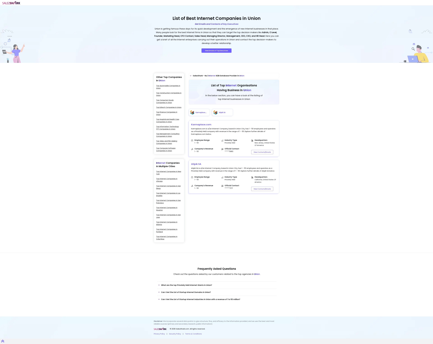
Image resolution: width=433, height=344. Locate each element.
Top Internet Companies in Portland (166, 230)
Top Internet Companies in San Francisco (168, 201)
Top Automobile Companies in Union (168, 87)
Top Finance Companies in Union (166, 113)
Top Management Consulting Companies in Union (167, 135)
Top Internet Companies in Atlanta (166, 223)
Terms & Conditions (193, 334)
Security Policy (175, 334)
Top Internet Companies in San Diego (168, 187)
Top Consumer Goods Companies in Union (165, 101)
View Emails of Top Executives (216, 51)
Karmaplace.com (201, 124)
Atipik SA (196, 164)
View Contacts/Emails (262, 152)
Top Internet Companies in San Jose (168, 216)
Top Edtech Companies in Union (168, 107)
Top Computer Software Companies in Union (165, 149)
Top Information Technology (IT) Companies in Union (167, 127)
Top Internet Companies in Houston (166, 208)
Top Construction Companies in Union (168, 94)
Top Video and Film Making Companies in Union (166, 142)
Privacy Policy (159, 334)
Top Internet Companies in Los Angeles (168, 194)
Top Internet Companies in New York (168, 172)
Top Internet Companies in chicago (166, 180)
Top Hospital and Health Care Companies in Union (167, 120)
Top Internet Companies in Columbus (166, 237)
